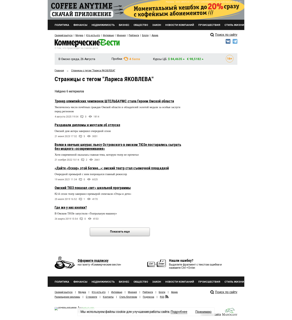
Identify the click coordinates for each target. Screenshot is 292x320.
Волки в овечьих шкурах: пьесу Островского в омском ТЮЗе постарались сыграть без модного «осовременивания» (118, 147)
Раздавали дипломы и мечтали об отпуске (87, 125)
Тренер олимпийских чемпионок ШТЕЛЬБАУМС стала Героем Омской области (114, 101)
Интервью (108, 35)
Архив (155, 35)
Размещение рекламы (67, 297)
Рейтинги (134, 35)
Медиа (79, 35)
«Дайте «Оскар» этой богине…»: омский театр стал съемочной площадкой (112, 168)
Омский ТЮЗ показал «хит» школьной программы (93, 188)
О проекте (91, 297)
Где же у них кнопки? (71, 207)
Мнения (121, 35)
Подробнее (179, 312)
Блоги (145, 35)
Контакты (108, 297)
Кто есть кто (93, 35)
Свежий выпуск (64, 35)
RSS (162, 297)
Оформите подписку (93, 260)
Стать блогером (128, 297)
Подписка (148, 297)
